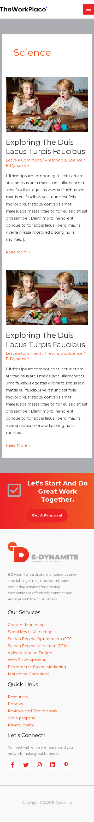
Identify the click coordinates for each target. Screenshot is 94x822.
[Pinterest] (66, 765)
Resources (18, 697)
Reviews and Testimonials (32, 711)
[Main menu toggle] (88, 9)
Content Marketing (26, 624)
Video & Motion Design (30, 653)
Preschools (55, 160)
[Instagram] (39, 765)
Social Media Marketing (30, 632)
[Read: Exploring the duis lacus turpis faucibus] (47, 104)
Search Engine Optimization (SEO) (41, 639)
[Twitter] (26, 765)
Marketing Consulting (28, 674)
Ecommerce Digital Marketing (37, 667)
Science (75, 160)
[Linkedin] (52, 765)
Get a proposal (22, 718)
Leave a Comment (23, 160)
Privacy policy (21, 725)
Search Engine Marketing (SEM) (38, 646)
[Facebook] (12, 765)
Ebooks (15, 704)
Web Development (26, 660)
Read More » (18, 251)
